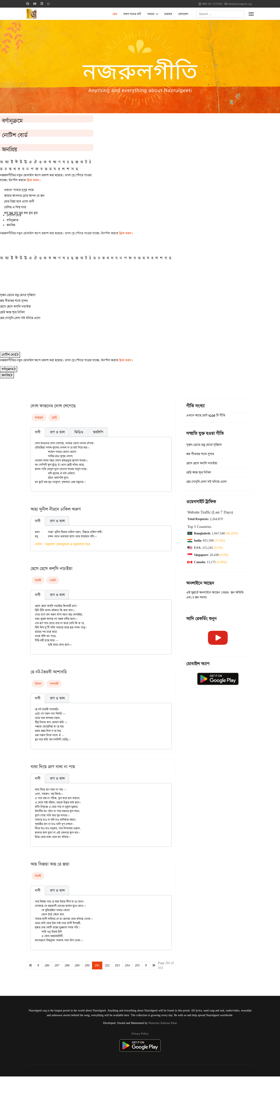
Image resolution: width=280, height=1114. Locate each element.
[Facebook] (27, 4)
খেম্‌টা (53, 580)
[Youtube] (34, 4)
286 (46, 965)
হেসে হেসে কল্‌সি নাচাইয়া (15, 306)
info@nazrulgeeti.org (240, 4)
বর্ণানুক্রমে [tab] (12, 220)
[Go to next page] (146, 965)
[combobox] (220, 14)
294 (127, 965)
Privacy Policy (140, 1033)
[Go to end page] (153, 965)
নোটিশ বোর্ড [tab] (14, 215)
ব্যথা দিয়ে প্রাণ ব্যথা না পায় (53, 767)
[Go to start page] (30, 965)
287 (57, 965)
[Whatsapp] (48, 4)
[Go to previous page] (38, 965)
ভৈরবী (38, 580)
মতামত (168, 14)
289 (77, 965)
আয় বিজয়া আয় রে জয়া (50, 864)
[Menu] (251, 14)
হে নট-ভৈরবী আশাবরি (49, 672)
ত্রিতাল (38, 683)
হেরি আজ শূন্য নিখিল (12, 312)
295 (137, 965)
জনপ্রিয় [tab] (11, 225)
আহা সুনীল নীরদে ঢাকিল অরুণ (56, 509)
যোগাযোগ (183, 14)
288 (67, 965)
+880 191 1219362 (212, 4)
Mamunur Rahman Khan (162, 1023)
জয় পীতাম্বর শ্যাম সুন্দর (14, 301)
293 (117, 965)
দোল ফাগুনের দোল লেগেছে (53, 406)
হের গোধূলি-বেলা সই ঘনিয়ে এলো (20, 318)
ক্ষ (54, 162)
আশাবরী (54, 683)
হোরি (54, 417)
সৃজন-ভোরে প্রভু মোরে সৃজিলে (17, 295)
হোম (115, 14)
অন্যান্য (150, 14)
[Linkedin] (42, 4)
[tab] (38, 432)
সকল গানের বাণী (132, 14)
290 (87, 965)
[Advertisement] (100, 1094)
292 (107, 965)
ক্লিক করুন (33, 180)
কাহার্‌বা (39, 417)
